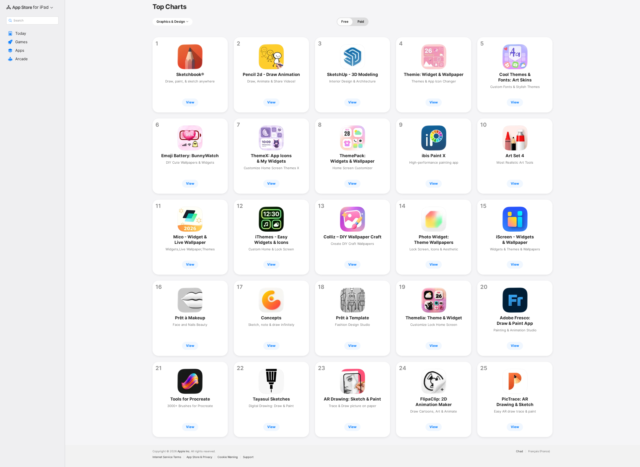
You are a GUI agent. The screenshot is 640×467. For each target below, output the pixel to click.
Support (248, 457)
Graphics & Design (170, 21)
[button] (32, 33)
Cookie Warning (228, 457)
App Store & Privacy (199, 457)
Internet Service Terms (166, 457)
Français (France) (539, 451)
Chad (519, 451)
